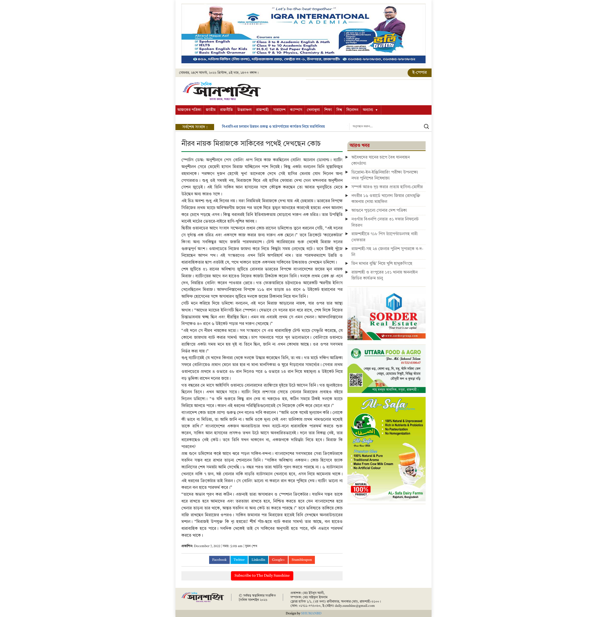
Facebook (219, 560)
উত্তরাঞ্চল (244, 110)
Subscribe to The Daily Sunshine (262, 576)
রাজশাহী (262, 110)
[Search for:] (390, 126)
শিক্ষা (328, 110)
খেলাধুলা (313, 110)
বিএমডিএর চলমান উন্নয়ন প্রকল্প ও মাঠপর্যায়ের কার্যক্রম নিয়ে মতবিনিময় (273, 127)
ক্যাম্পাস (296, 110)
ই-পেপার (419, 72)
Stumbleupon (302, 560)
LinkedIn (258, 560)
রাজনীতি (226, 110)
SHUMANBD (311, 613)
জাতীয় (211, 110)
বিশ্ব (339, 110)
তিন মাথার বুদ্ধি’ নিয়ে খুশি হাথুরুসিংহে (381, 263)
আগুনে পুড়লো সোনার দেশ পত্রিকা (379, 210)
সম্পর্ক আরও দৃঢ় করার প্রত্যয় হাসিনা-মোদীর (387, 187)
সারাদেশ (279, 110)
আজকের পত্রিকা (189, 110)
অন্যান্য (368, 110)
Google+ (278, 560)
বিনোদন (352, 110)
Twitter (239, 560)
